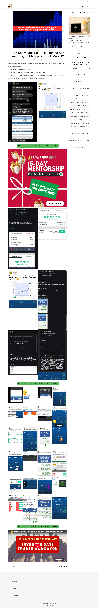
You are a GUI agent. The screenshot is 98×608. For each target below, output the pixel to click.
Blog (37, 6)
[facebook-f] (78, 6)
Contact (59, 6)
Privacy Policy (14, 595)
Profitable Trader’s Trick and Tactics (79, 123)
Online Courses (47, 6)
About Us (14, 581)
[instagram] (87, 2)
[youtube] (89, 2)
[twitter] (85, 2)
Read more (76, 48)
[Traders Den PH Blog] (10, 6)
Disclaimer (14, 592)
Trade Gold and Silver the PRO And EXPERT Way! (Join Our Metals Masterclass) (79, 95)
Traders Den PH (13, 566)
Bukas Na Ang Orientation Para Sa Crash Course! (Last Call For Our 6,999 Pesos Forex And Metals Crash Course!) (79, 130)
